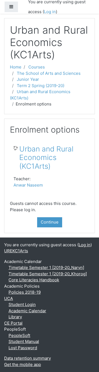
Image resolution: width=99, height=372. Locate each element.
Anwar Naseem (28, 185)
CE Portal (13, 323)
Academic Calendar (27, 310)
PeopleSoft (19, 335)
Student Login (22, 304)
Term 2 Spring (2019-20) (40, 85)
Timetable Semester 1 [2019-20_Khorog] (48, 273)
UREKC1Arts (16, 250)
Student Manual (24, 341)
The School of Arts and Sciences (49, 73)
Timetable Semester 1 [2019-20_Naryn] (46, 267)
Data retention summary (27, 358)
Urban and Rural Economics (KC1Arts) (46, 157)
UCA (8, 298)
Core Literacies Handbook (34, 279)
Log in (50, 11)
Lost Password (23, 347)
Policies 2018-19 (25, 292)
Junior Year (28, 79)
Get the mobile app (22, 364)
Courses (36, 67)
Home (15, 67)
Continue (50, 222)
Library (15, 316)
